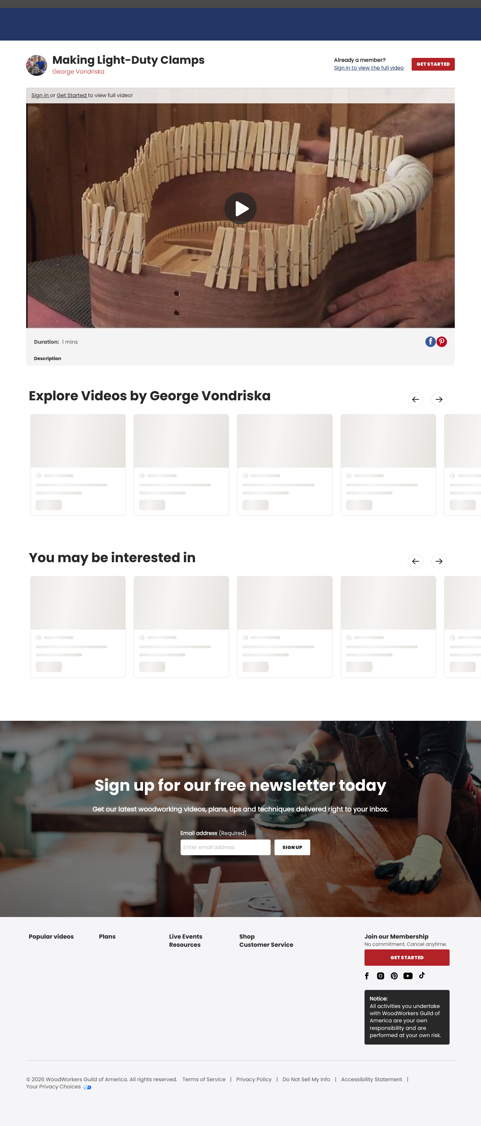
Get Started (72, 95)
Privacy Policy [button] (254, 1079)
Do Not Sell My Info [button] (306, 1079)
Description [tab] (47, 358)
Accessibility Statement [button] (371, 1079)
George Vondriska (78, 72)
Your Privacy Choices (53, 1086)
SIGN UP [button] (292, 847)
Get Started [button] (407, 957)
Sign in (40, 95)
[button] (369, 64)
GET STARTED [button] (433, 64)
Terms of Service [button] (204, 1079)
